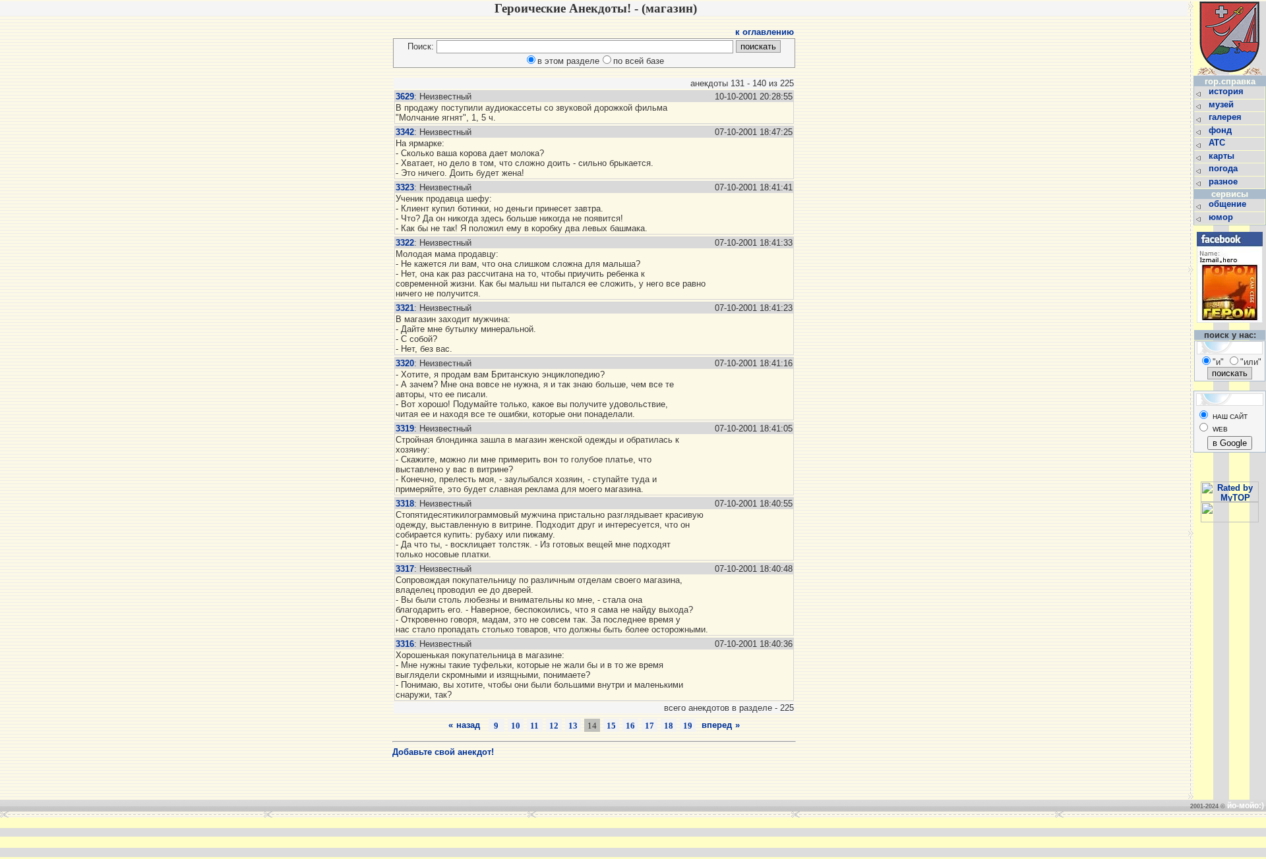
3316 (405, 644)
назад (468, 725)
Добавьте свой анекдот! (443, 752)
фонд (1221, 130)
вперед (717, 725)
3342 (405, 132)
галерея (1226, 117)
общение (1229, 204)
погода (1224, 168)
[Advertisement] (431, 837)
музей (1222, 104)
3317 (405, 569)
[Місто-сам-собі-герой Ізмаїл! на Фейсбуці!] (1230, 326)
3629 (405, 96)
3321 (405, 308)
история (1227, 91)
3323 (405, 187)
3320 (405, 363)
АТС (1218, 143)
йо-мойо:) (1245, 805)
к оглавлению (764, 32)
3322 (405, 243)
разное (1224, 181)
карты (1223, 156)
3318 (405, 504)
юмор (1222, 217)
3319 (405, 428)
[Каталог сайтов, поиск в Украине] (1230, 519)
